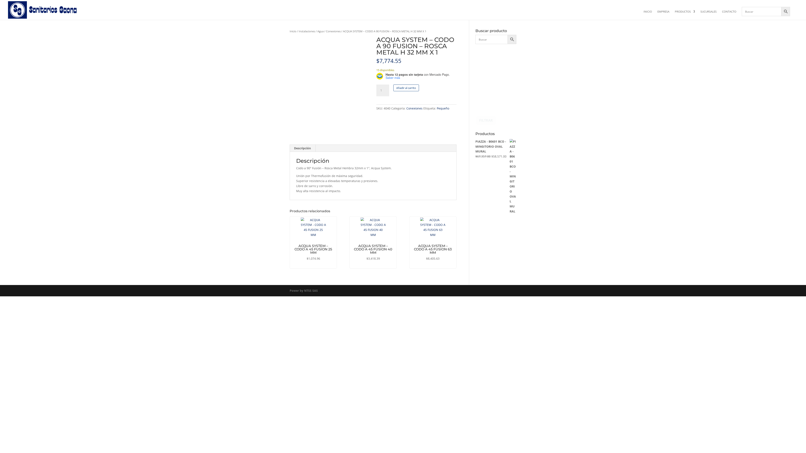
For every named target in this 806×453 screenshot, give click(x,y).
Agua (320, 31)
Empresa (663, 11)
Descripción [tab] (302, 148)
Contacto (729, 11)
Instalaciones (307, 31)
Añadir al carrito (406, 88)
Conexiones (333, 31)
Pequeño (443, 108)
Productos (683, 11)
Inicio (648, 11)
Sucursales (708, 11)
